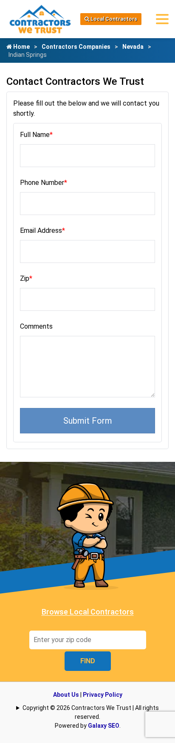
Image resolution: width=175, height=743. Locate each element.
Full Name (36, 135)
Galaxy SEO (103, 725)
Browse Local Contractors (88, 611)
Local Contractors (113, 19)
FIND (87, 661)
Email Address (42, 230)
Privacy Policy (102, 694)
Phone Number (43, 183)
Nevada (133, 46)
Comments (36, 326)
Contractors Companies (76, 46)
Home (21, 46)
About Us (66, 694)
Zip (26, 278)
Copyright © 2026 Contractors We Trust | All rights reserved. (91, 712)
